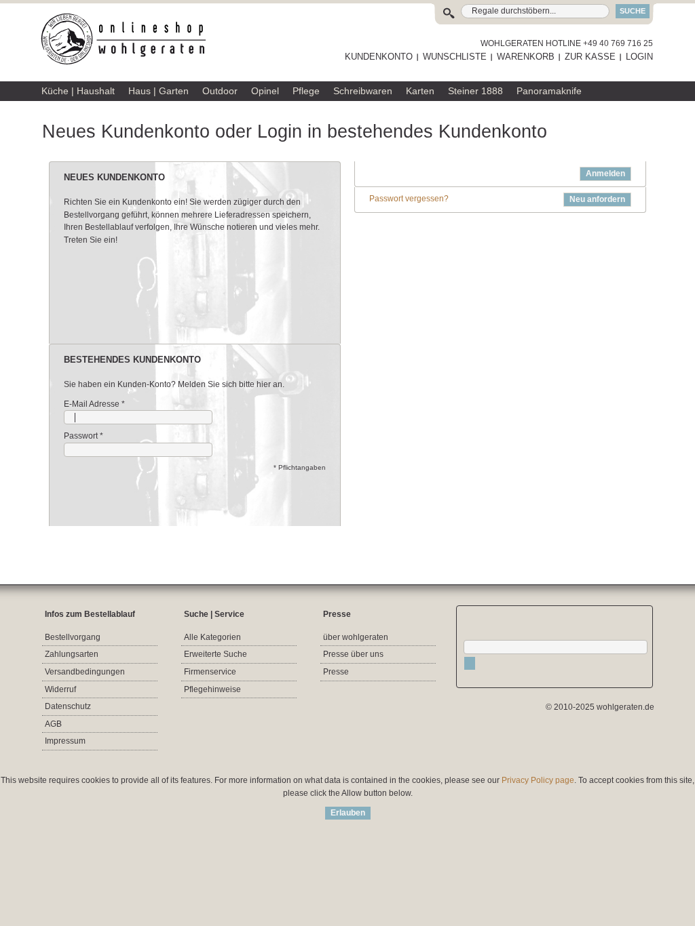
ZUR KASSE (590, 57)
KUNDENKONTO (379, 57)
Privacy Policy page (538, 780)
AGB (53, 724)
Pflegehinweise (212, 689)
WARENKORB (526, 57)
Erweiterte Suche (215, 654)
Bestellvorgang (72, 637)
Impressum (65, 741)
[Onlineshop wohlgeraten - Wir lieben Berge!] (128, 39)
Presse (336, 672)
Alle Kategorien (212, 637)
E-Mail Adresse (91, 404)
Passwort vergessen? (409, 198)
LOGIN (639, 57)
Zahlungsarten (71, 654)
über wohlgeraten (355, 637)
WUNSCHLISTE (455, 57)
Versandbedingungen (85, 672)
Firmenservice (210, 672)
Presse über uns (353, 654)
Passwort (81, 436)
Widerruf (60, 689)
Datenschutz (68, 706)
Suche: (452, 11)
